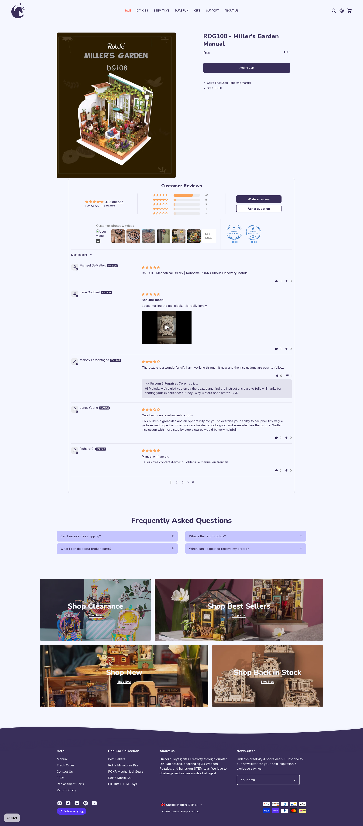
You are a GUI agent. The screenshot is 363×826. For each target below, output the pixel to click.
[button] (212, 10)
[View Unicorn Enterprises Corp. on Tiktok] (68, 803)
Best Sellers (116, 759)
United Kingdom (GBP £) (182, 804)
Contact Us (65, 771)
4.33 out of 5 (114, 202)
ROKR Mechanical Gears (125, 771)
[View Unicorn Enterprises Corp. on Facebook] (77, 803)
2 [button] (177, 482)
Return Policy (66, 790)
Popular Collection (123, 751)
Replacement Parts (70, 784)
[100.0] (234, 232)
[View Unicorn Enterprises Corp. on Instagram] (59, 803)
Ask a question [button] (259, 209)
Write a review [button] (259, 199)
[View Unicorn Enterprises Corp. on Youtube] (94, 803)
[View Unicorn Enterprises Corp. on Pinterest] (85, 803)
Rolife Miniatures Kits (123, 765)
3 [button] (183, 482)
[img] (286, 52)
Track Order (65, 765)
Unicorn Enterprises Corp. (186, 811)
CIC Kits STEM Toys (122, 784)
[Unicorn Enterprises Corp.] (18, 10)
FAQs (60, 778)
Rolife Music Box (120, 778)
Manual (62, 759)
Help (60, 751)
